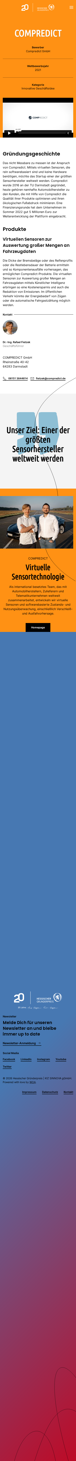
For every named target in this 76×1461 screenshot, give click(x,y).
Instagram (43, 1059)
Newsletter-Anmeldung (19, 1043)
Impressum (29, 1091)
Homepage (38, 627)
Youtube (61, 1059)
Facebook (9, 1059)
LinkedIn (26, 1059)
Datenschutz (50, 1091)
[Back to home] (38, 7)
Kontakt (68, 1091)
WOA (33, 1082)
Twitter (7, 1066)
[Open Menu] (71, 7)
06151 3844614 (18, 378)
